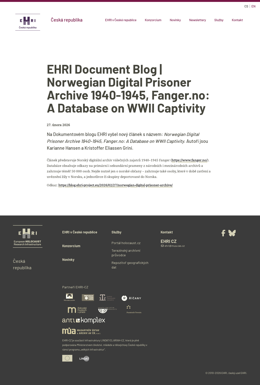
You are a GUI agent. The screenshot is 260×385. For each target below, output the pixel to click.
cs (246, 6)
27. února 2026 (58, 125)
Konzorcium (153, 20)
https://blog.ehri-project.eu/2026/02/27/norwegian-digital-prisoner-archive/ (115, 185)
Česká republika (66, 20)
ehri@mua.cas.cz (174, 245)
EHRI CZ (168, 241)
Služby (218, 20)
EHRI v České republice (120, 20)
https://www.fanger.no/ (189, 160)
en (253, 6)
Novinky (175, 20)
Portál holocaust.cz (126, 243)
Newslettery (197, 20)
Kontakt (237, 20)
